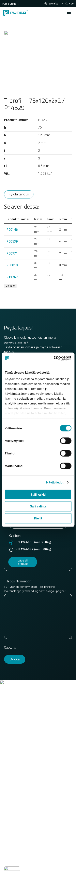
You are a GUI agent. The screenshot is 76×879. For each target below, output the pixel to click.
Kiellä (38, 518)
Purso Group (9, 3)
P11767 (12, 277)
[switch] (65, 441)
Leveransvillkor (14, 755)
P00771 (12, 253)
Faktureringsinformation (21, 750)
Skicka (15, 659)
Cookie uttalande (16, 849)
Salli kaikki (38, 494)
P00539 (12, 241)
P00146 (12, 230)
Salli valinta (38, 506)
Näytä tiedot (54, 482)
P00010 (12, 265)
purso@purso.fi (15, 740)
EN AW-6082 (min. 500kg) (33, 549)
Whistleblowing (14, 859)
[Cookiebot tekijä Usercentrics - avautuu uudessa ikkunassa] (54, 358)
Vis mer (10, 285)
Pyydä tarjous (19, 194)
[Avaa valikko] (69, 14)
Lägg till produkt (23, 562)
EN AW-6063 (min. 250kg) (33, 542)
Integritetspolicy (44, 849)
